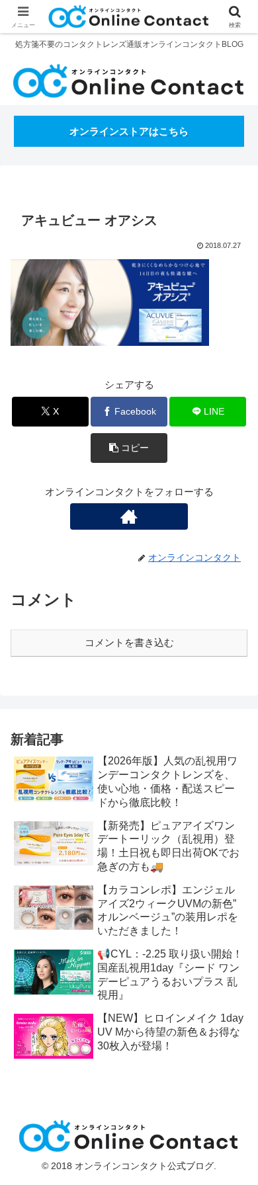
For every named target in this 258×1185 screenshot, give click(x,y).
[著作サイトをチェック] (128, 516)
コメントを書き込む (129, 642)
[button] (129, 448)
